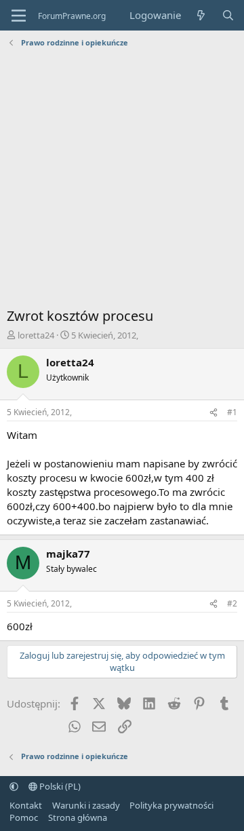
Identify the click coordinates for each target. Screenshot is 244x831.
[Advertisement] (122, 181)
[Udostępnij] (213, 413)
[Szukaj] (228, 15)
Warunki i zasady (86, 805)
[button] (14, 786)
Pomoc (23, 817)
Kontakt (25, 805)
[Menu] (19, 15)
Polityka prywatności (171, 805)
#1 (232, 412)
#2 (232, 603)
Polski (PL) (59, 786)
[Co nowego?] (201, 15)
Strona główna (77, 817)
